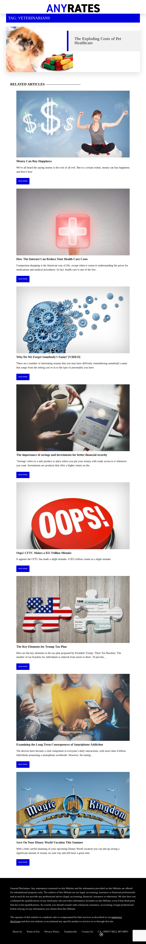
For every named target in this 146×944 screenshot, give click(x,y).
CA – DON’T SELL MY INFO (113, 931)
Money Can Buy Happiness (34, 161)
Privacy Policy (52, 931)
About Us (17, 931)
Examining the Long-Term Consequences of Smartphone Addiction (59, 744)
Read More (22, 181)
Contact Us (87, 931)
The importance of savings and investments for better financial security (61, 454)
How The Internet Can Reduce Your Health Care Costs (52, 259)
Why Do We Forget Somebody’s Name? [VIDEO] (48, 357)
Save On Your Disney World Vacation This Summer (49, 842)
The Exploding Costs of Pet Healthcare (98, 40)
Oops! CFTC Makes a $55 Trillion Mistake (43, 553)
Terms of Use (33, 931)
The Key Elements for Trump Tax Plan (41, 646)
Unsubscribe (70, 931)
